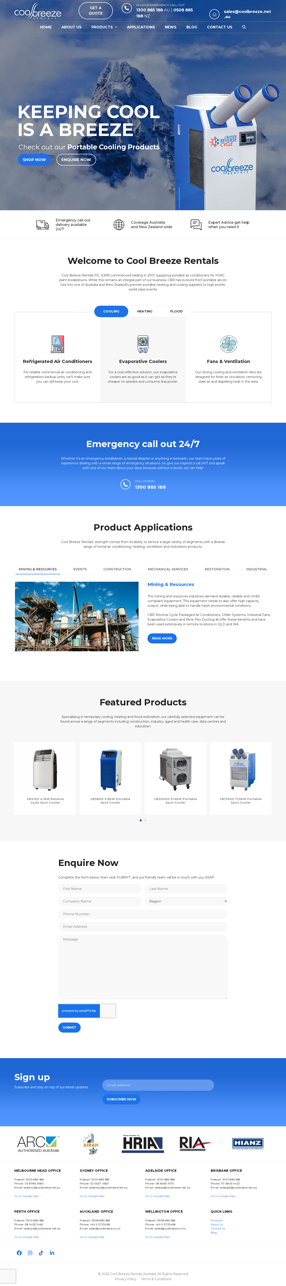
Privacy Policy (126, 1279)
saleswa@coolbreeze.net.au (42, 1228)
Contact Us (218, 1228)
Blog (214, 1232)
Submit (69, 1027)
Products (216, 1220)
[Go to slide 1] (141, 820)
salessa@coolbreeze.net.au (172, 1187)
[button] (244, 27)
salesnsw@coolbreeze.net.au (108, 1187)
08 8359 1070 (165, 1183)
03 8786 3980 (34, 1183)
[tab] (111, 311)
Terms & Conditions (156, 1279)
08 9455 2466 (34, 1224)
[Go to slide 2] (145, 820)
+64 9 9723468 (100, 1224)
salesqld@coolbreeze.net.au (238, 1187)
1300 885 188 (35, 1179)
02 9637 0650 (99, 1183)
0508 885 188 (100, 1220)
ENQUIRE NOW (76, 159)
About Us (217, 1224)
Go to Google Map (26, 1196)
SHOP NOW (34, 159)
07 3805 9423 (230, 1183)
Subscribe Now (121, 1099)
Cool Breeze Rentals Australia (133, 1274)
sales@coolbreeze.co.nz (105, 1228)
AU (153, 10)
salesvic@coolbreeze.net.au (42, 1187)
